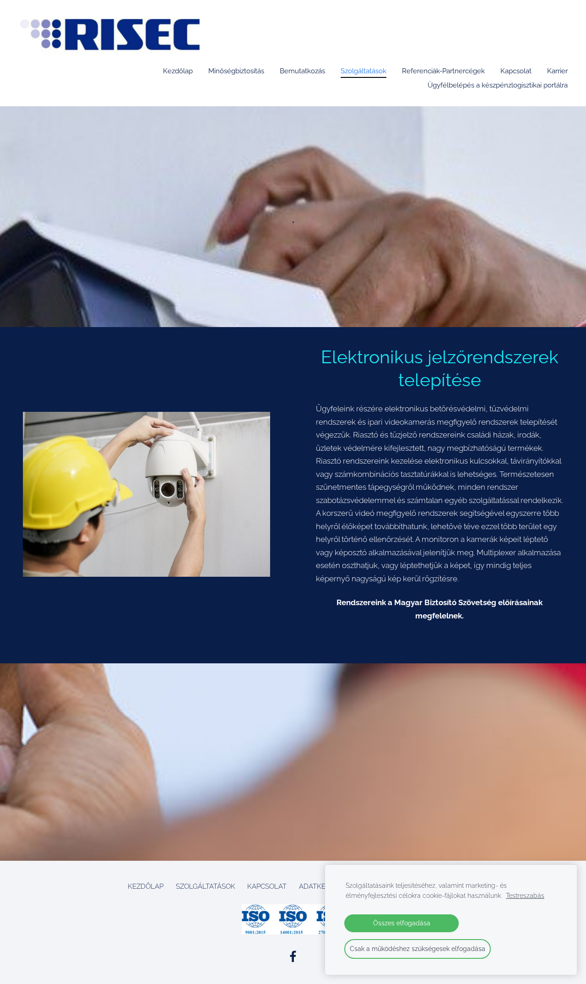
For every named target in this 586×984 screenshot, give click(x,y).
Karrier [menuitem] (557, 71)
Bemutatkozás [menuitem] (302, 71)
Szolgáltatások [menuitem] (363, 71)
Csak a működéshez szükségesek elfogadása (417, 948)
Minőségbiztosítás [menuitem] (236, 71)
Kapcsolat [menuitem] (516, 71)
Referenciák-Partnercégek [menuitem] (443, 71)
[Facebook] (293, 956)
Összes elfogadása (401, 923)
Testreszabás (525, 895)
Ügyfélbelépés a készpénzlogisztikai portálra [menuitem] (498, 85)
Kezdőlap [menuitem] (178, 71)
